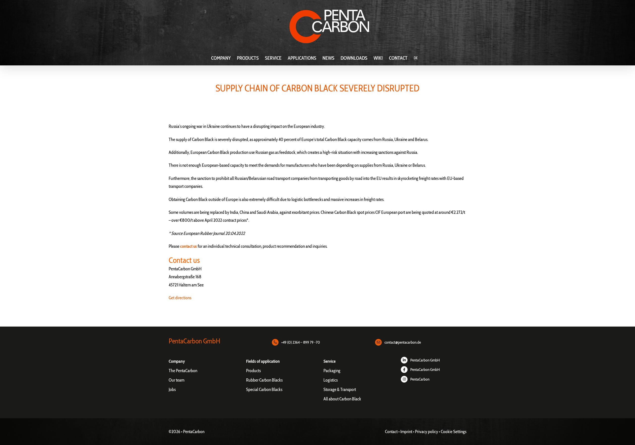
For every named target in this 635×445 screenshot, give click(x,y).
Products (253, 370)
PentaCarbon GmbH (425, 360)
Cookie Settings (453, 431)
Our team (176, 380)
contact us (188, 246)
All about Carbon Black (342, 399)
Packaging (331, 370)
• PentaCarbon (192, 431)
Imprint (406, 431)
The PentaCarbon (183, 370)
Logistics (330, 380)
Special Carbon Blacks (264, 389)
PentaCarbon (419, 379)
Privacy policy (426, 431)
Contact (391, 431)
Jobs (172, 389)
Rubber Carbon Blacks (264, 380)
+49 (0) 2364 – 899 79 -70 (300, 342)
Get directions (180, 298)
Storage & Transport (339, 389)
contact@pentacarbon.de (402, 342)
